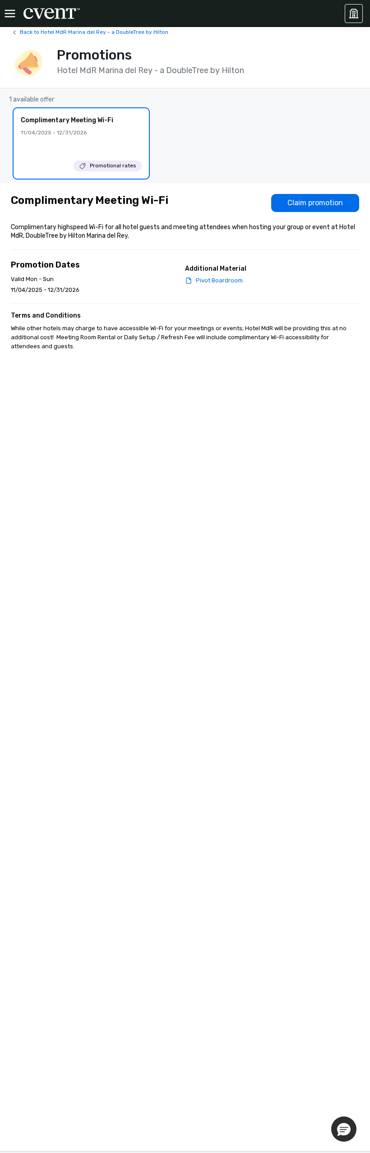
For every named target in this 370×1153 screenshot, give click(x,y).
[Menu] (10, 13)
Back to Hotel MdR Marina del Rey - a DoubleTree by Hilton (94, 32)
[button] (343, 1129)
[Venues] (354, 13)
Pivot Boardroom (219, 280)
